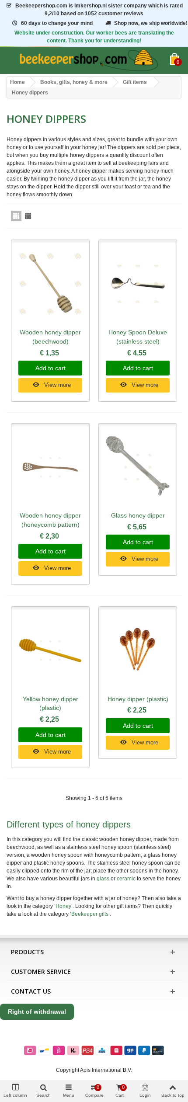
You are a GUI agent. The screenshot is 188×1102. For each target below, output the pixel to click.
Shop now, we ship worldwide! (151, 23)
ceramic (126, 879)
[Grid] (16, 216)
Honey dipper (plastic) (138, 698)
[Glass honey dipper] (137, 467)
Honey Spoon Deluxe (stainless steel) (137, 337)
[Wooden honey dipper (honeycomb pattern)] (50, 467)
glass (103, 879)
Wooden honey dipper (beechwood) (50, 337)
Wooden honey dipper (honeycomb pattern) (50, 520)
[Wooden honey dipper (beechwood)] (50, 283)
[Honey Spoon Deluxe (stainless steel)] (137, 283)
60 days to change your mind (57, 23)
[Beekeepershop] (88, 60)
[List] (28, 216)
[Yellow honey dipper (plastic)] (50, 650)
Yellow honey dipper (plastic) (50, 703)
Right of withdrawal (37, 1011)
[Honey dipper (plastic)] (137, 650)
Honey (63, 906)
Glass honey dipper (138, 515)
